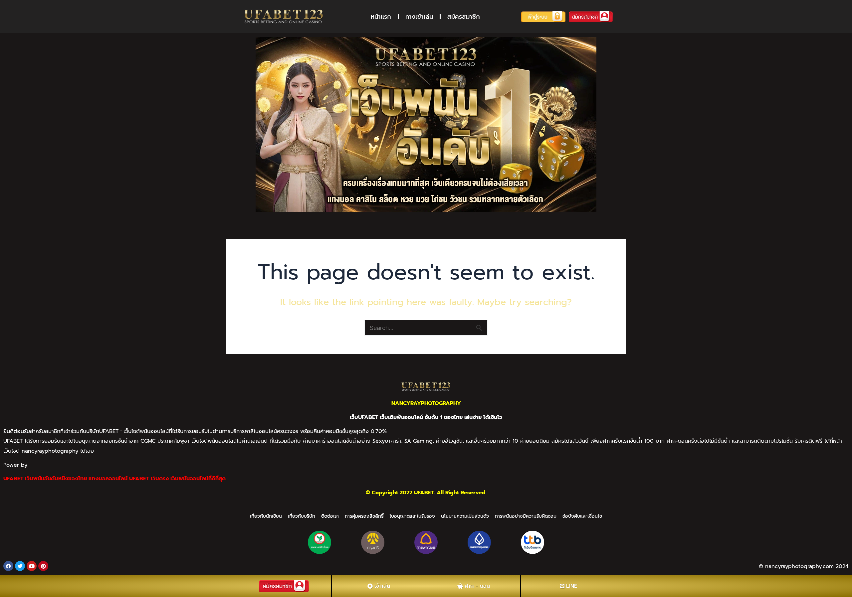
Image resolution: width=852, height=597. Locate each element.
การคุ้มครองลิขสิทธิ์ (364, 516)
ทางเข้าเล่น (419, 16)
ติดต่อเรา (330, 516)
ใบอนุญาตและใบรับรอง (412, 516)
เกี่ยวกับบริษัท (301, 516)
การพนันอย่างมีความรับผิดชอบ (525, 516)
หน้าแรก (381, 16)
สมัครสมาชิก (463, 16)
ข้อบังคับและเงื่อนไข (582, 516)
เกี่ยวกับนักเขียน (266, 516)
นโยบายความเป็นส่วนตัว (465, 516)
